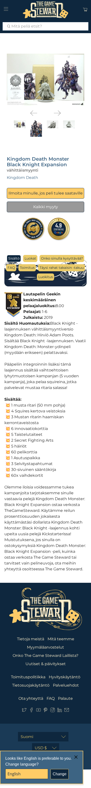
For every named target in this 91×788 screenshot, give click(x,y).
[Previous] (33, 113)
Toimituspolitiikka (28, 677)
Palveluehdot (66, 685)
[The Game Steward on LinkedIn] (59, 711)
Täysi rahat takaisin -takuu (62, 267)
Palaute (65, 698)
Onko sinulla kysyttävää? (62, 258)
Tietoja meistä (30, 639)
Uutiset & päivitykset (45, 664)
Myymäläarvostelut (45, 647)
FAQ (11, 267)
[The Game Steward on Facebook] (31, 711)
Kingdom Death (22, 177)
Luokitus (45, 277)
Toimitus (27, 267)
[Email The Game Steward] (66, 711)
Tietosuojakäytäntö (31, 685)
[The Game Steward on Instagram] (52, 711)
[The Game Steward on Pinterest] (45, 711)
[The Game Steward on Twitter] (24, 711)
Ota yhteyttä (30, 698)
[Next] (57, 113)
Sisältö (14, 258)
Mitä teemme (61, 639)
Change (59, 774)
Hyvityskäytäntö (64, 677)
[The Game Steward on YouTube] (38, 711)
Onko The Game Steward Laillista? (45, 655)
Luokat (30, 258)
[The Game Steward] (45, 9)
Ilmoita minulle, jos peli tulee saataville (45, 193)
